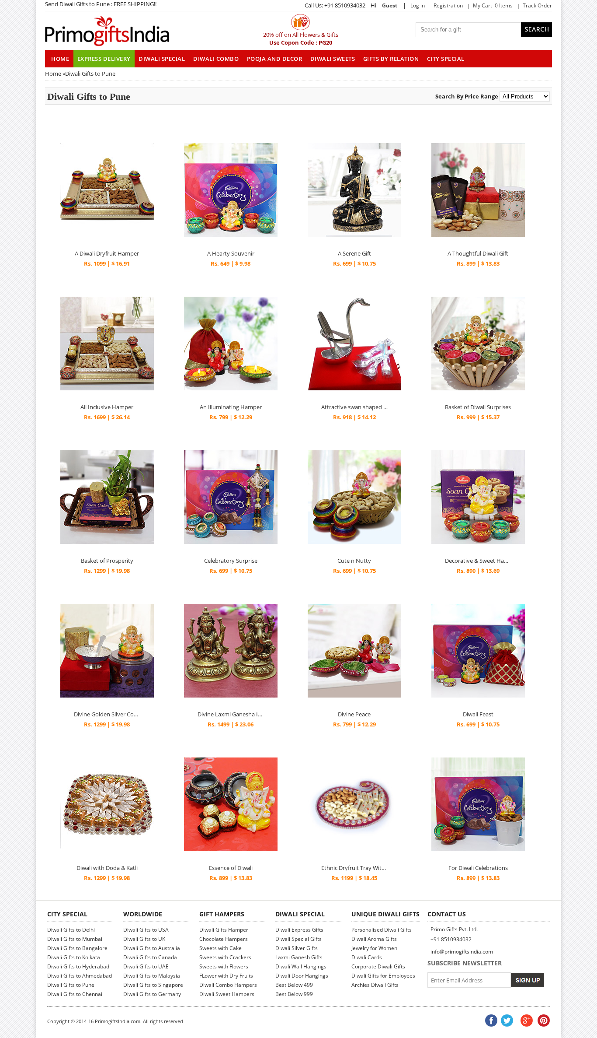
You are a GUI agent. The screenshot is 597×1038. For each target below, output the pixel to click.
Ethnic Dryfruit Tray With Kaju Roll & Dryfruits (354, 868)
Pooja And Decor (274, 59)
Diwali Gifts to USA (146, 929)
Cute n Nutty (354, 561)
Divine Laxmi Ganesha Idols (231, 714)
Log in (417, 5)
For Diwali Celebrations (478, 868)
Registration (448, 5)
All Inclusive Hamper (106, 407)
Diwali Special (162, 59)
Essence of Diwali (231, 868)
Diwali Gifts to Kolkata (73, 957)
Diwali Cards (366, 957)
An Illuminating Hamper (231, 407)
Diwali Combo (216, 59)
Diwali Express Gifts (299, 929)
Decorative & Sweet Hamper (478, 561)
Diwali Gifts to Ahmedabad (79, 975)
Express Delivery (104, 59)
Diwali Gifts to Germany (152, 994)
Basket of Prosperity (107, 561)
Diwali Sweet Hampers (226, 994)
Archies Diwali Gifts (375, 985)
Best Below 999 (294, 994)
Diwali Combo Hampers (228, 985)
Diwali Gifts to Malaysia (151, 975)
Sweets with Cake (220, 948)
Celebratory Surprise (230, 561)
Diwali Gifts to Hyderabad (78, 966)
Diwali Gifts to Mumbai (74, 939)
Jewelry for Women (374, 948)
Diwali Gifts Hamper (223, 929)
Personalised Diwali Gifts (381, 929)
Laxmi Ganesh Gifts (299, 957)
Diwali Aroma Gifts (374, 939)
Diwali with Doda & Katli (107, 868)
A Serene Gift (354, 253)
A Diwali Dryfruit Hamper (107, 253)
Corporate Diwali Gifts (378, 966)
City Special (446, 59)
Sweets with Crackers (225, 957)
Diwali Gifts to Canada (150, 957)
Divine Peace (354, 714)
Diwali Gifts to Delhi (71, 929)
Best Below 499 (294, 985)
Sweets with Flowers (223, 966)
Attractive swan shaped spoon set (354, 407)
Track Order (537, 5)
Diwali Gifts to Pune (70, 985)
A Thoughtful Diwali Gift (478, 253)
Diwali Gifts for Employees (383, 975)
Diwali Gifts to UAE (146, 966)
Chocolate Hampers (223, 939)
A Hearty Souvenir (230, 253)
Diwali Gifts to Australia (151, 948)
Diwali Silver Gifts (296, 948)
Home (53, 73)
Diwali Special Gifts (298, 939)
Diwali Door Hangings (301, 975)
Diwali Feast (478, 714)
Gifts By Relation (391, 59)
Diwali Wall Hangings (300, 966)
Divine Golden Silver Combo (107, 714)
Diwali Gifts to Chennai (74, 994)
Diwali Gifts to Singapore (153, 985)
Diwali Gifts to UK (144, 939)
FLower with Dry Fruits (226, 975)
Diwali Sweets (332, 59)
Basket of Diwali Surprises (478, 407)
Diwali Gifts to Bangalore (77, 948)
